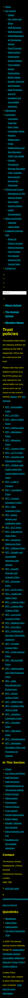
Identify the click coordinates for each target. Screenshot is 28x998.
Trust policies (11, 811)
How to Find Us (10, 905)
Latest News (11, 923)
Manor (14, 397)
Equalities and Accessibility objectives (11, 844)
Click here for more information (12, 989)
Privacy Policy (18, 962)
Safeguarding (11, 798)
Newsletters (10, 918)
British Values (11, 819)
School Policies (12, 806)
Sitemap (6, 962)
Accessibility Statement (13, 958)
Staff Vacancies (12, 782)
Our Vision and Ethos (15, 773)
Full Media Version (11, 954)
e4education (18, 950)
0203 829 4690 (12, 888)
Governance (11, 802)
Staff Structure (12, 777)
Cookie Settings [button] (10, 966)
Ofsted (8, 769)
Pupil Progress (12, 794)
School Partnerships (14, 815)
